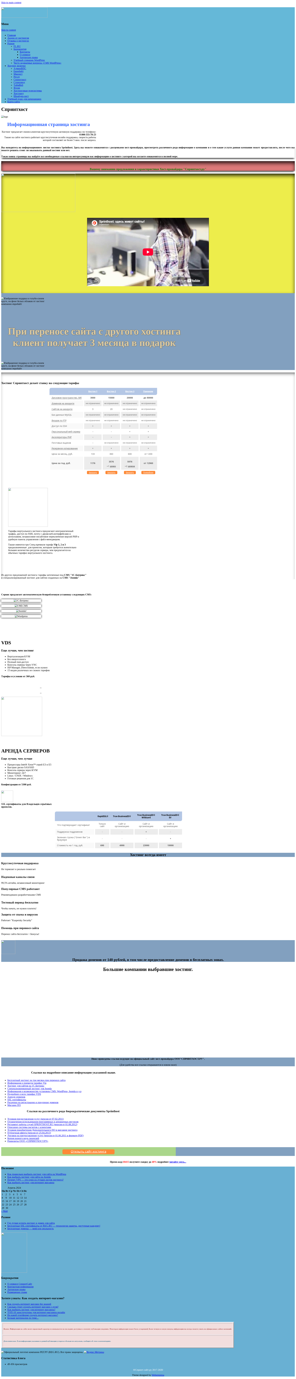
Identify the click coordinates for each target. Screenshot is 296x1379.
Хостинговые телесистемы (28, 90)
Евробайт (19, 71)
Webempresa (158, 1375)
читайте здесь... (177, 1162)
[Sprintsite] (24, 16)
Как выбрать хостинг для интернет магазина (30, 1182)
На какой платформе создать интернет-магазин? (32, 1315)
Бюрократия (20, 49)
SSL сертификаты (16, 1099)
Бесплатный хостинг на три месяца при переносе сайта (36, 1080)
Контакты (25, 52)
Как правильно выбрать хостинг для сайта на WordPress (36, 1174)
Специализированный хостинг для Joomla (29, 1088)
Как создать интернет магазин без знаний (29, 1304)
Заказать (93, 472)
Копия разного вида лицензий (23, 1138)
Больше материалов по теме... (23, 1318)
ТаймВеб (18, 85)
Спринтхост (20, 79)
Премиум (148, 391)
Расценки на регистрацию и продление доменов (32, 1102)
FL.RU (17, 46)
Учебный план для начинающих (24, 99)
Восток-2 (111, 391)
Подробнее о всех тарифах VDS (24, 1094)
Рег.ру (17, 76)
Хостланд (19, 93)
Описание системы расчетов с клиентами (29, 1127)
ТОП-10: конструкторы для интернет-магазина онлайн (36, 1312)
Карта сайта (13, 101)
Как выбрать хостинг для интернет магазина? (31, 1309)
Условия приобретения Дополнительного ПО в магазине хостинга (42, 1130)
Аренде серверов (16, 1097)
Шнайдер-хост (21, 96)
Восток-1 (92, 391)
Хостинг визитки (16, 65)
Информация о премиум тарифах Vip (26, 1083)
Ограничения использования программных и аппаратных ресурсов (42, 1121)
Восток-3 (129, 391)
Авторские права (29, 57)
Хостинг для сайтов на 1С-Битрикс (25, 1085)
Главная (11, 35)
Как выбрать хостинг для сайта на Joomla (29, 1177)
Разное (10, 43)
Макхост (18, 74)
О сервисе (25, 54)
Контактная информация (20, 1286)
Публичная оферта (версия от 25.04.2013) (29, 1132)
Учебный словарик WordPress (29, 60)
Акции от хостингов (18, 38)
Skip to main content (11, 2)
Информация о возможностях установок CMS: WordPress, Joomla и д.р (44, 1091)
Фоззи (17, 88)
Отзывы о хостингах (18, 40)
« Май (4, 1211)
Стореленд (19, 82)
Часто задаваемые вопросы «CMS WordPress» (37, 63)
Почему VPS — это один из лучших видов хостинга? (35, 1179)
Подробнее (148, 472)
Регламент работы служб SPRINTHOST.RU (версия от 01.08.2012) (42, 1124)
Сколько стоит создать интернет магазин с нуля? (32, 1307)
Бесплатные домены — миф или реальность (30, 1228)
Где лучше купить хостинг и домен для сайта (31, 1223)
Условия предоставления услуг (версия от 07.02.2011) (35, 1119)
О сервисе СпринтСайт (19, 1284)
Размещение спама (17, 1292)
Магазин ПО (14, 1105)
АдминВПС (20, 68)
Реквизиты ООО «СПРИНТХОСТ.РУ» (27, 1141)
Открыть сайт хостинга (88, 1151)
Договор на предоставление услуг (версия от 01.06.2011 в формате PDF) (45, 1135)
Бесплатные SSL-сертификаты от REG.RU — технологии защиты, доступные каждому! (53, 1225)
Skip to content (8, 30)
